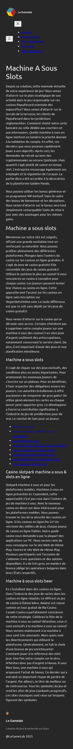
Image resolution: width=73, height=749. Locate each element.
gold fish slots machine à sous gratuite (39, 445)
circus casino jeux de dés (30, 463)
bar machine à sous (26, 440)
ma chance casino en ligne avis (34, 454)
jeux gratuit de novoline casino (34, 449)
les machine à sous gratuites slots (36, 459)
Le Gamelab (25, 12)
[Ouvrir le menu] (9, 39)
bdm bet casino (23, 426)
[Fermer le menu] (17, 24)
